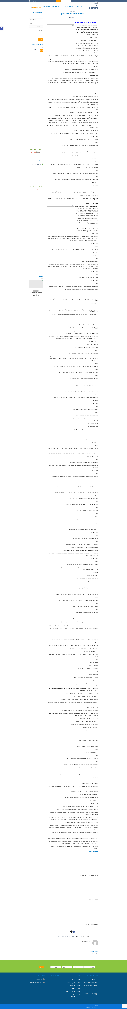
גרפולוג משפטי (46, 6)
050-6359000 (36, 7)
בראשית (72, 936)
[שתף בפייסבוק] (74, 931)
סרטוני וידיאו (70, 6)
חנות (53, 6)
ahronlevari (71, 17)
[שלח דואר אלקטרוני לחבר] (71, 931)
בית (82, 6)
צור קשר (81, 9)
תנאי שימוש (94, 979)
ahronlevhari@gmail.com (36, 982)
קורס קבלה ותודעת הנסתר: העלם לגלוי (90, 993)
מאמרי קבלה (72, 11)
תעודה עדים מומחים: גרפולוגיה (90, 982)
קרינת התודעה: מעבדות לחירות (90, 990)
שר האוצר (58, 936)
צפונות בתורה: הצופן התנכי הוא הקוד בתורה (90, 986)
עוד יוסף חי (62, 936)
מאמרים (77, 6)
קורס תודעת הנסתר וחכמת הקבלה (36, 150)
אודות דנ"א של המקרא (60, 6)
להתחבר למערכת (93, 954)
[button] (1, 28)
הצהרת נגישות (77, 1000)
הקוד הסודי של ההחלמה (36, 186)
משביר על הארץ (67, 936)
